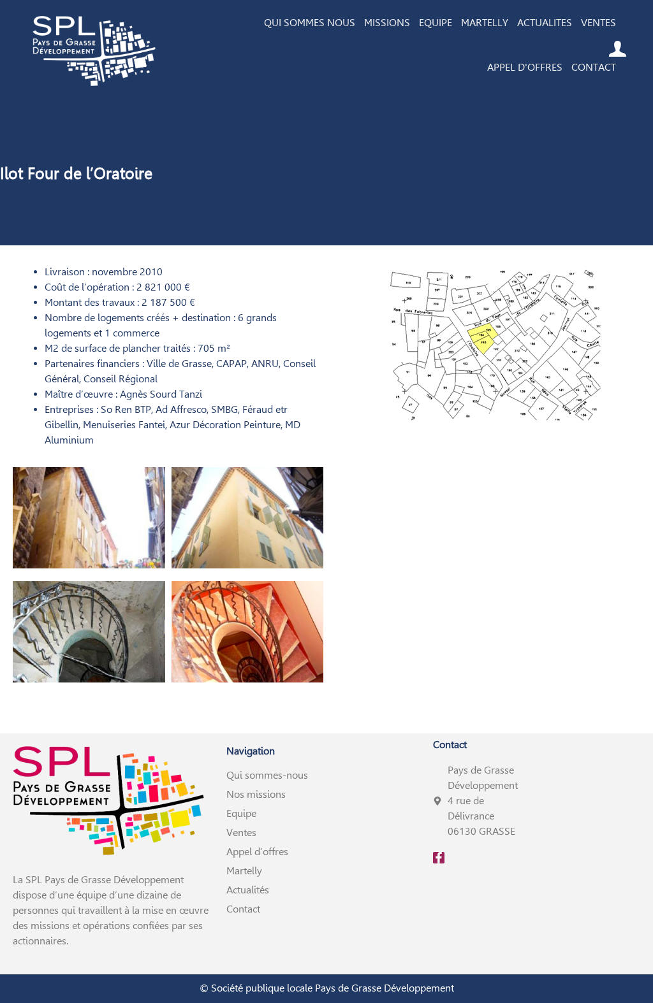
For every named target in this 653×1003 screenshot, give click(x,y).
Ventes (241, 832)
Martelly (244, 871)
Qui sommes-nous (267, 775)
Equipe (241, 813)
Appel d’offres (257, 852)
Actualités (247, 890)
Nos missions (256, 794)
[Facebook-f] (438, 857)
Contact (243, 909)
